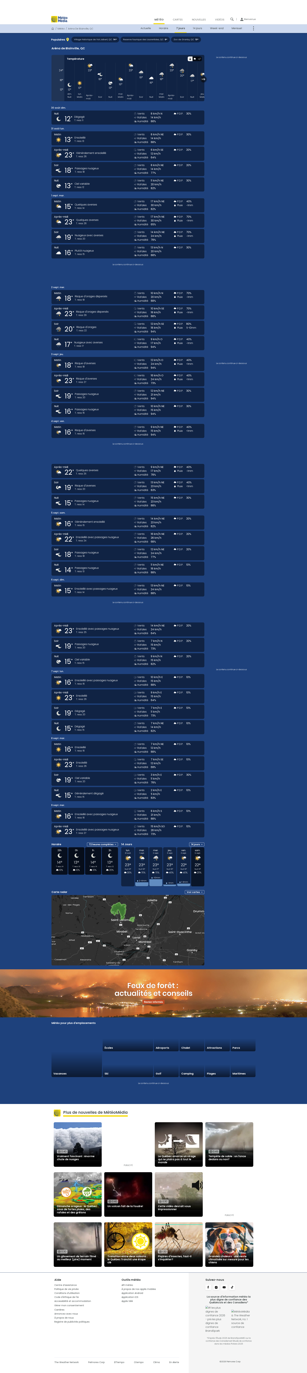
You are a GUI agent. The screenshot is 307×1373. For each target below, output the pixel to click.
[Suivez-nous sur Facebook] (208, 1288)
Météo (61, 28)
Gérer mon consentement (69, 1305)
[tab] (190, 59)
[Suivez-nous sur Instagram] (216, 1288)
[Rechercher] (232, 19)
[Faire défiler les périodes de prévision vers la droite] (204, 79)
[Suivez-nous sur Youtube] (224, 1288)
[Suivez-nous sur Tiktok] (232, 1288)
